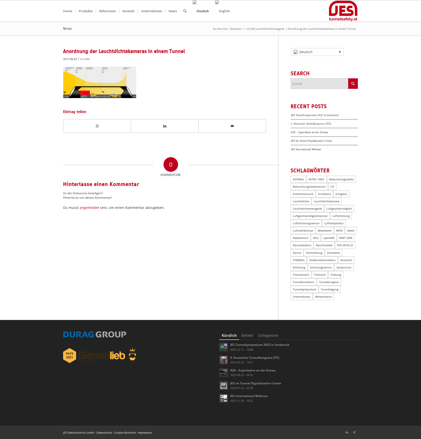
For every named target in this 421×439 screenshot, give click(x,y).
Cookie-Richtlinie (125, 432)
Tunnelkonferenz (303, 282)
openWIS (329, 238)
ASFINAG (298, 179)
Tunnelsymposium (304, 289)
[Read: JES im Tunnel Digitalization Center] (223, 385)
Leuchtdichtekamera (326, 201)
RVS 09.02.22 (345, 245)
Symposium (343, 267)
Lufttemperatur (334, 223)
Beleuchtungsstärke (341, 179)
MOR (339, 230)
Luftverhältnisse (303, 230)
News (67, 28)
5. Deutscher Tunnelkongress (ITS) (311, 123)
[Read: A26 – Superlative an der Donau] (223, 372)
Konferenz (324, 194)
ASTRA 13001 (316, 179)
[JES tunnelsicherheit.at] (343, 11)
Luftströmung (341, 216)
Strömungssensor (321, 267)
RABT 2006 (345, 238)
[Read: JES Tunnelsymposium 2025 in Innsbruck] (223, 347)
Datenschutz (104, 432)
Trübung (335, 274)
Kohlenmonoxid (303, 194)
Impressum (145, 432)
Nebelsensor (300, 238)
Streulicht (346, 260)
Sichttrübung (314, 253)
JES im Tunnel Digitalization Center (311, 141)
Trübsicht (320, 274)
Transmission (301, 274)
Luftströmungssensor (306, 223)
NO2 (316, 238)
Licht (87, 59)
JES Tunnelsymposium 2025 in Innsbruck (315, 115)
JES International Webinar (306, 149)
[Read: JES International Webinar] (223, 398)
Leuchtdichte (301, 201)
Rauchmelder (324, 245)
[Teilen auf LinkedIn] (164, 126)
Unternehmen (301, 296)
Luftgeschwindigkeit (339, 208)
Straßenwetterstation (322, 260)
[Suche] (185, 11)
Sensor (297, 253)
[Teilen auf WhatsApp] (97, 126)
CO (332, 186)
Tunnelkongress (329, 282)
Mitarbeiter (325, 230)
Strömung (299, 267)
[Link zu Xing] (354, 432)
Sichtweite (333, 253)
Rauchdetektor (302, 245)
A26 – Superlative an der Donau (309, 132)
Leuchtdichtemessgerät (307, 208)
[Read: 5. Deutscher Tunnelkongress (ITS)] (223, 360)
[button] (317, 52)
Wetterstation (323, 296)
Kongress (341, 194)
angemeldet (89, 207)
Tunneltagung (329, 289)
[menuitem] (67, 11)
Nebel (350, 230)
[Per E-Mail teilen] (232, 126)
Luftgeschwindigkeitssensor (310, 216)
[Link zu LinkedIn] (347, 432)
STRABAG (299, 260)
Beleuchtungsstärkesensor (309, 186)
